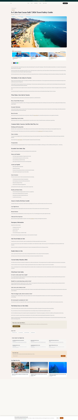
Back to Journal (14, 8)
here (44, 0)
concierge (32, 218)
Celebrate (35, 3)
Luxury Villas (21, 332)
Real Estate (45, 3)
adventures (40, 131)
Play (31, 3)
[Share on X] (14, 63)
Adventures (33, 332)
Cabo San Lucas (15, 332)
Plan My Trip (65, 3)
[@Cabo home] (11, 3)
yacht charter (20, 139)
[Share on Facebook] (16, 63)
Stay (28, 3)
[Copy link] (19, 63)
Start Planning (16, 326)
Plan (40, 3)
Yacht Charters (27, 332)
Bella (13, 14)
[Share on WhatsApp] (17, 63)
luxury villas (36, 115)
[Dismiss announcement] (77, 0)
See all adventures (62, 51)
